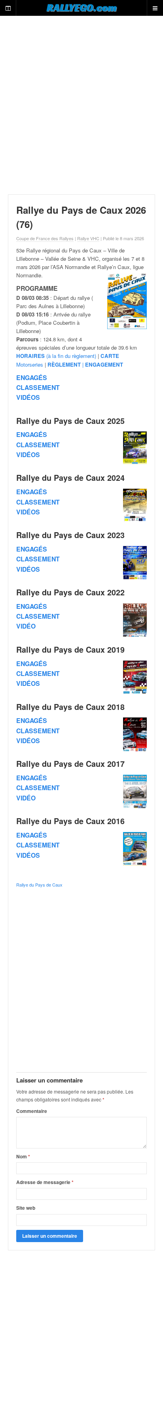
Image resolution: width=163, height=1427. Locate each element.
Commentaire (31, 1110)
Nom (23, 1156)
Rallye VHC (88, 238)
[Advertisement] (81, 105)
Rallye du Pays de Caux (39, 884)
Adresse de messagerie (45, 1182)
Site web (25, 1207)
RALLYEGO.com (82, 7)
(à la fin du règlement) (56, 356)
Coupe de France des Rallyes (45, 238)
